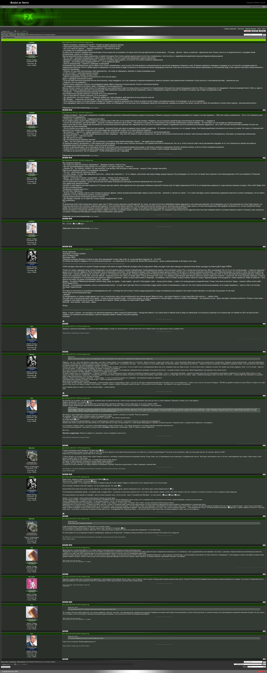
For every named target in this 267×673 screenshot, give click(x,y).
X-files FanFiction (21, 34)
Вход (15, 6)
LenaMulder (32, 42)
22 (89, 354)
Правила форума (250, 28)
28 (25, 31)
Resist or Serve (4, 34)
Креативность (12, 34)
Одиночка (31, 249)
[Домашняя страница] (70, 110)
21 (89, 326)
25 (88, 476)
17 (92, 112)
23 (89, 398)
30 (88, 633)
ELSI (31, 326)
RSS (264, 6)
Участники (240, 28)
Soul (27, 33)
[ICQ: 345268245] (70, 602)
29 (88, 604)
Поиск (259, 28)
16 (92, 42)
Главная (4, 6)
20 (91, 249)
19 (92, 221)
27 (23, 31)
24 (89, 447)
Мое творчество (31, 34)
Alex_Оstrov (17, 33)
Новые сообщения (230, 28)
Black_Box (22, 33)
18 (92, 160)
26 (88, 518)
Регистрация (10, 6)
